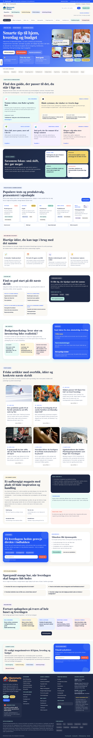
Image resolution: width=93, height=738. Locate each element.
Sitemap (59, 688)
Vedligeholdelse (48, 71)
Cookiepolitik (60, 693)
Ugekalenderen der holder (10, 296)
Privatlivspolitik (13, 3)
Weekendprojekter (74, 71)
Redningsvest (43, 700)
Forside (4, 3)
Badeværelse (59, 730)
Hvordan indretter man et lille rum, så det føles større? (21, 592)
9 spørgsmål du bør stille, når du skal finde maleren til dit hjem (18, 452)
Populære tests (86, 8)
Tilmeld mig (42, 556)
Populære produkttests (35, 52)
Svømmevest (7, 225)
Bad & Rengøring (15, 12)
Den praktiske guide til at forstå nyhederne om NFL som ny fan (17, 410)
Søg (79, 8)
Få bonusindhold (57, 552)
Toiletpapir (42, 707)
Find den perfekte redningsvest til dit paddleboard (23, 1)
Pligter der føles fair (9, 298)
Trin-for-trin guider (44, 693)
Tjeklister (33, 20)
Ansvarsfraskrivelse (61, 695)
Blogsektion (6, 12)
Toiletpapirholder (85, 20)
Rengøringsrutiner (49, 20)
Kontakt (59, 683)
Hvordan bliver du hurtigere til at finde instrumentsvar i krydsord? (46, 452)
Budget (82, 71)
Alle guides (25, 689)
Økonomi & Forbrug (8, 15)
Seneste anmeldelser (84, 12)
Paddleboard (43, 703)
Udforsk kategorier (9, 52)
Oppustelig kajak (52, 225)
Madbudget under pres (33, 296)
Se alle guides (86, 199)
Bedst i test (26, 20)
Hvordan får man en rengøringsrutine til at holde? (19, 586)
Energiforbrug (65, 71)
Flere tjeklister (8, 300)
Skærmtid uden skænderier (11, 310)
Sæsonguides (40, 20)
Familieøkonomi (65, 20)
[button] (1, 62)
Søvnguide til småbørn (10, 307)
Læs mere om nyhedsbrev (69, 552)
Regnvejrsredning (8, 312)
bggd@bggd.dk (82, 690)
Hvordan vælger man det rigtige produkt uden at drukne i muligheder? (65, 592)
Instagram (83, 3)
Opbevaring (6, 71)
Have (64, 724)
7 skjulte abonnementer (33, 300)
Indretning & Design (46, 12)
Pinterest (88, 3)
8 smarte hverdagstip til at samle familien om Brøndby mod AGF (46, 410)
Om (8, 3)
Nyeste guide (8, 1)
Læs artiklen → (18, 423)
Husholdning (59, 727)
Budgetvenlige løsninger (45, 690)
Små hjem (58, 20)
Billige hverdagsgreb (17, 20)
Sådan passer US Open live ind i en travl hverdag (74, 391)
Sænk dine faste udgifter (33, 298)
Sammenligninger (44, 695)
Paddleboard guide (75, 20)
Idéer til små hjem (31, 313)
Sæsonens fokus (64, 1)
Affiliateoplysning (61, 697)
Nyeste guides (43, 679)
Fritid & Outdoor (36, 12)
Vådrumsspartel (74, 225)
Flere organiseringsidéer (57, 298)
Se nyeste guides (21, 52)
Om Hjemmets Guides (62, 681)
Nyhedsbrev (78, 3)
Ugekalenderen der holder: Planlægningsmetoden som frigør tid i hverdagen (74, 452)
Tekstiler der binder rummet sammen (36, 309)
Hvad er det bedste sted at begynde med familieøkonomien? (67, 586)
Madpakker (13, 71)
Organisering (57, 71)
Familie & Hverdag (26, 12)
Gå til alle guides (46, 633)
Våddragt (28, 225)
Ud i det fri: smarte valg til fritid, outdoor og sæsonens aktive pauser (11, 709)
